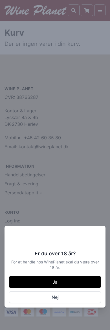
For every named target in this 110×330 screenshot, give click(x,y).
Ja (55, 282)
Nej (55, 297)
